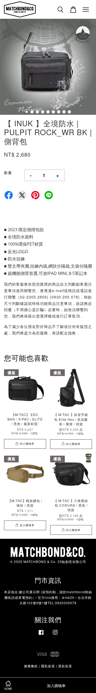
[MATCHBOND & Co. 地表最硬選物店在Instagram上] (55, 634)
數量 (8, 172)
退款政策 (65, 665)
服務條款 (31, 665)
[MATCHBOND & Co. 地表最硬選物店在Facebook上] (41, 634)
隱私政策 (48, 665)
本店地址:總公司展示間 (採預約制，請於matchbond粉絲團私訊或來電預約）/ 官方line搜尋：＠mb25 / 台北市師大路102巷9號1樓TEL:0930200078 (48, 597)
